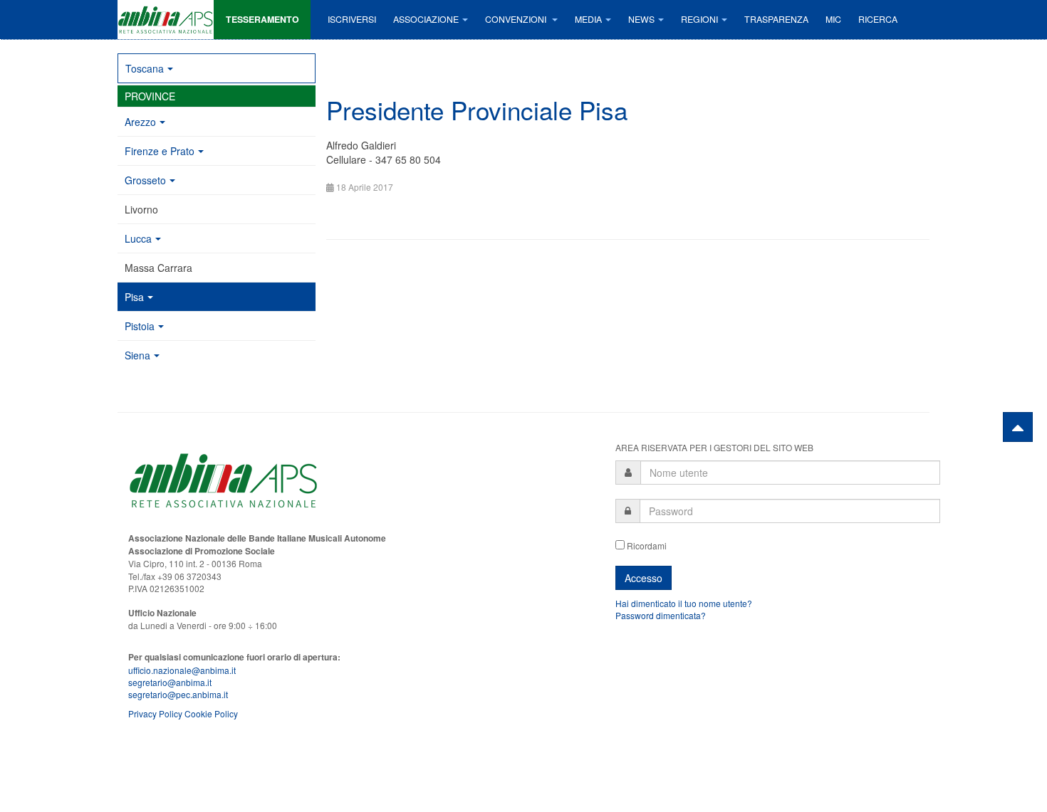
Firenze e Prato (159, 151)
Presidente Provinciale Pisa (476, 109)
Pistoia (140, 326)
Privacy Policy (155, 713)
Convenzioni (516, 19)
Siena (137, 355)
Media (588, 19)
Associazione (426, 19)
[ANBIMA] (166, 19)
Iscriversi (352, 19)
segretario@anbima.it (170, 682)
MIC (833, 19)
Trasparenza (776, 19)
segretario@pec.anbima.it (178, 694)
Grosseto (145, 180)
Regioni (699, 19)
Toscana (144, 68)
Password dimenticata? (660, 615)
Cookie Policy (211, 713)
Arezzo (140, 122)
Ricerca (877, 19)
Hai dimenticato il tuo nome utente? (683, 603)
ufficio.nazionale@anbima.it (182, 670)
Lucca (138, 238)
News (641, 19)
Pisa (134, 297)
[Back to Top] (1018, 427)
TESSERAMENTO (262, 19)
